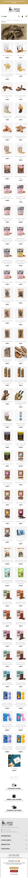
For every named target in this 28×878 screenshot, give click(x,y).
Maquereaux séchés (20, 463)
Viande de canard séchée (7, 521)
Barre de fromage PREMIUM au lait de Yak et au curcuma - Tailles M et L (21, 382)
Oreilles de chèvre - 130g (20, 74)
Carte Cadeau (14, 768)
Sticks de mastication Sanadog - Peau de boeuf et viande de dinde (7, 262)
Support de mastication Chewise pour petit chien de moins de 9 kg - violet (7, 705)
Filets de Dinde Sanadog (7, 282)
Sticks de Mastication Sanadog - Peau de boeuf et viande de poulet (21, 262)
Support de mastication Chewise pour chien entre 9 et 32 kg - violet (7, 726)
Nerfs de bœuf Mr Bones (7, 321)
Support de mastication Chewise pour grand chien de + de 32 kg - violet (7, 748)
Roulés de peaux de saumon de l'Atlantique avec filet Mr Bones (21, 403)
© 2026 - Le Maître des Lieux (14, 857)
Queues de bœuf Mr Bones (7, 341)
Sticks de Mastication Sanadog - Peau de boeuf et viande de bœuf (21, 240)
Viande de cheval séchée (7, 502)
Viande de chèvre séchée (7, 540)
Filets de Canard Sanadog (20, 282)
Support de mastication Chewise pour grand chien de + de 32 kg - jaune (20, 748)
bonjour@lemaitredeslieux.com (11, 831)
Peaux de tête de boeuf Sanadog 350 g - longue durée (21, 198)
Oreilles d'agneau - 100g (7, 156)
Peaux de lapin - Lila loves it (21, 482)
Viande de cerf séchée (20, 521)
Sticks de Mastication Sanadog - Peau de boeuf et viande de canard (7, 240)
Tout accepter (14, 868)
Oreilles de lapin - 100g (7, 176)
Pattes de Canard (20, 55)
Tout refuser (14, 871)
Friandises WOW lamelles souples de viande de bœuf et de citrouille (20, 582)
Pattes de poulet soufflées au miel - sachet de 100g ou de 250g (7, 76)
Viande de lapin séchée (21, 502)
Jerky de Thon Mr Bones (7, 401)
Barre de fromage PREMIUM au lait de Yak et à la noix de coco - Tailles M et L (7, 382)
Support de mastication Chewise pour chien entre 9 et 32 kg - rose (21, 726)
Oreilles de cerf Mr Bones (20, 300)
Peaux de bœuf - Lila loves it (7, 463)
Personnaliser (14, 874)
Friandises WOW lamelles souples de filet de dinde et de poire (7, 582)
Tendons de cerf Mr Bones (20, 341)
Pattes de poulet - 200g (7, 55)
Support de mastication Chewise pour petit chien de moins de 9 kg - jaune (21, 705)
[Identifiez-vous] (22, 16)
